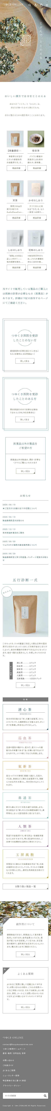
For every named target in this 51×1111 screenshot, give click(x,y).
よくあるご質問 (9, 1070)
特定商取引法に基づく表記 (14, 1080)
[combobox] (25, 1096)
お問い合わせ (8, 1060)
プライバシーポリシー (12, 1085)
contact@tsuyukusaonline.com (18, 1044)
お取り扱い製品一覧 (25, 886)
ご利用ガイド (8, 1065)
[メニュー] (47, 5)
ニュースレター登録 (11, 1075)
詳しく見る (25, 471)
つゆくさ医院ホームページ (14, 1049)
